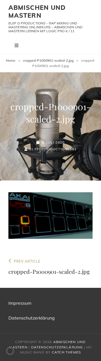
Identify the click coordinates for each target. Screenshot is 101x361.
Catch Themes (66, 352)
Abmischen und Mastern (37, 11)
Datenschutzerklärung (31, 318)
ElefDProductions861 (53, 149)
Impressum (19, 303)
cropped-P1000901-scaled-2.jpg (48, 60)
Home (10, 60)
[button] (10, 351)
